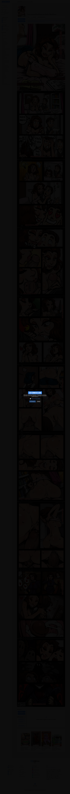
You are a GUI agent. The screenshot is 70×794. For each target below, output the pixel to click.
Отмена (38, 401)
